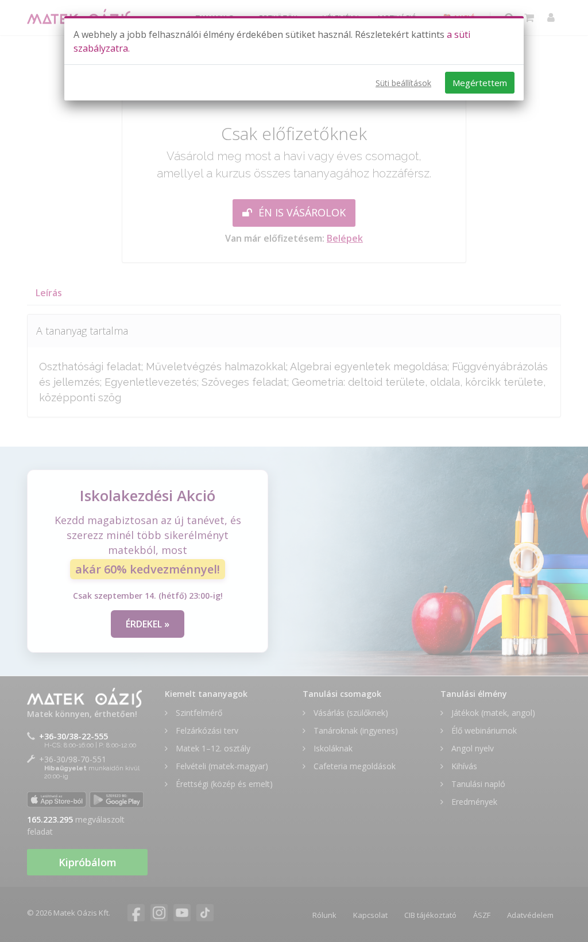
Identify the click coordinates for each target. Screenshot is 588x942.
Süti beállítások (403, 82)
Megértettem (479, 82)
